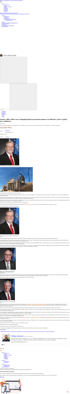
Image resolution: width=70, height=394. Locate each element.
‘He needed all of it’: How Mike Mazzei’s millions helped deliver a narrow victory (16, 13)
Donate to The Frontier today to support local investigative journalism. (11, 0)
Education (5, 9)
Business (5, 7)
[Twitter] (4, 344)
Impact (3, 116)
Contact (3, 364)
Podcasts (1, 13)
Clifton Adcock (7, 130)
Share (6, 127)
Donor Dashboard (5, 26)
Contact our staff (6, 18)
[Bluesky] (2, 344)
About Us (3, 15)
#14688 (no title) (6, 365)
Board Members (6, 16)
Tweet (2, 127)
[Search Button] (23, 96)
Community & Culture (7, 6)
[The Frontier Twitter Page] (1, 350)
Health (5, 5)
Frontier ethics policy (5, 23)
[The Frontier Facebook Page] (0, 350)
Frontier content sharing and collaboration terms (9, 22)
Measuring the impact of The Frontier (10, 19)
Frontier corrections (9, 20)
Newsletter (4, 111)
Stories (3, 3)
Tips (2, 115)
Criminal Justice (6, 4)
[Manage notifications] (67, 392)
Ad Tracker (4, 112)
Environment (6, 8)
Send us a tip (4, 24)
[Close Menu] (1, 2)
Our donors (6, 17)
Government (6, 10)
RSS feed (5, 11)
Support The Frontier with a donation (8, 25)
